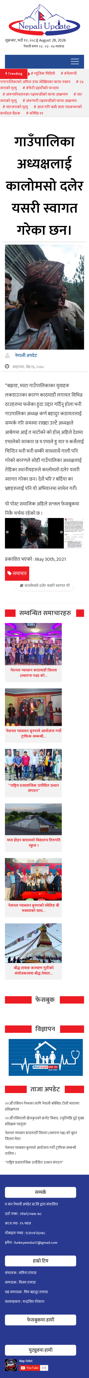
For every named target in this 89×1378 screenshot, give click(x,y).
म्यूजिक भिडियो (44, 73)
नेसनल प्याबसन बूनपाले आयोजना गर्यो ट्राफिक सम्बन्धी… (33, 734)
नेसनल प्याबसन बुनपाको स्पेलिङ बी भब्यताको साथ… (33, 908)
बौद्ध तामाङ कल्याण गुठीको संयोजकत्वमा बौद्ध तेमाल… (34, 971)
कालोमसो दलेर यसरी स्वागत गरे (47, 585)
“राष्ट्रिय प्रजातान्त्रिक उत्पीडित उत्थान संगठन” (33, 788)
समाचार (20, 573)
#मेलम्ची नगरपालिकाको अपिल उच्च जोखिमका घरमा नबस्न (38, 77)
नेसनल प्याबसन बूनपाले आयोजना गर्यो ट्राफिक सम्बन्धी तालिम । (40, 1151)
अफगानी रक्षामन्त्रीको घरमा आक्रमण (51, 101)
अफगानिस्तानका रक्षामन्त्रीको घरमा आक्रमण (37, 94)
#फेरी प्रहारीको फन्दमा (42, 88)
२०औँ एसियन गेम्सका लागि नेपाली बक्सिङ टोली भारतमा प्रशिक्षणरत (42, 1106)
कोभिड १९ (36, 113)
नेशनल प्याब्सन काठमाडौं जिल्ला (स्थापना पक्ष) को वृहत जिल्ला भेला (41, 1136)
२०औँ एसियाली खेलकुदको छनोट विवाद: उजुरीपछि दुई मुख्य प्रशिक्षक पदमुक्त (44, 1121)
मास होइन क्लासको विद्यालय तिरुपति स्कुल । (33, 843)
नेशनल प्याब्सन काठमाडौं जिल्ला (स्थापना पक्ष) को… (33, 673)
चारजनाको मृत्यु (17, 107)
